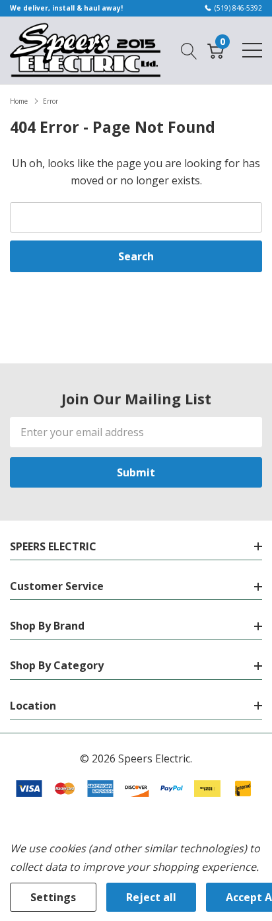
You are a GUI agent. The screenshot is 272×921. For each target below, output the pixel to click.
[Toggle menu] (252, 50)
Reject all (151, 897)
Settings (53, 897)
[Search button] (189, 49)
